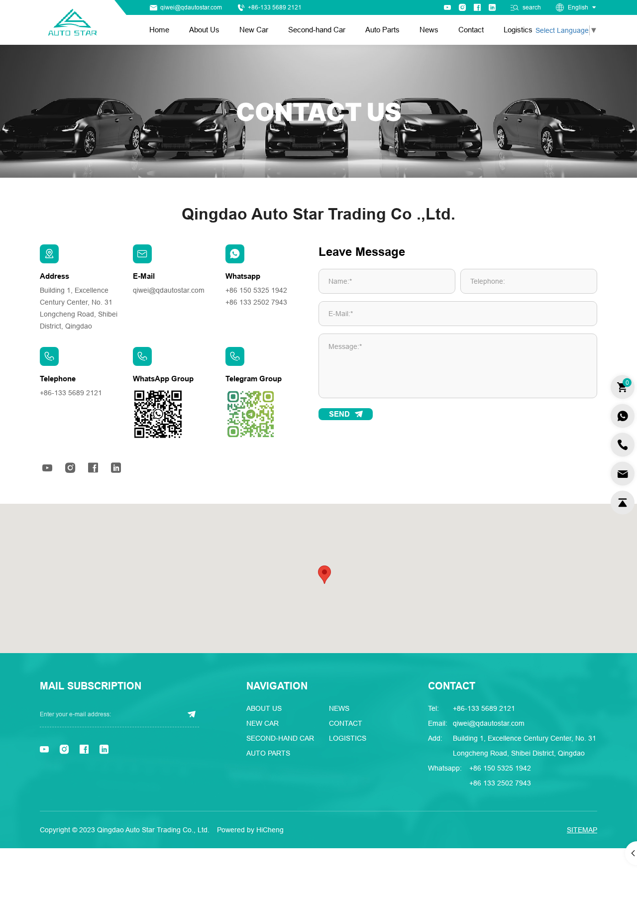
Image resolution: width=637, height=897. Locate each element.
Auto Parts (382, 29)
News (429, 29)
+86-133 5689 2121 (275, 7)
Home (159, 29)
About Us (204, 29)
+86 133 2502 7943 (256, 302)
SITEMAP (582, 829)
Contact (471, 29)
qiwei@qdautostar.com (191, 7)
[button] (324, 574)
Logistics (518, 29)
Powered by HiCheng (250, 829)
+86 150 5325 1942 (256, 290)
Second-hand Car (316, 29)
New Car (253, 29)
